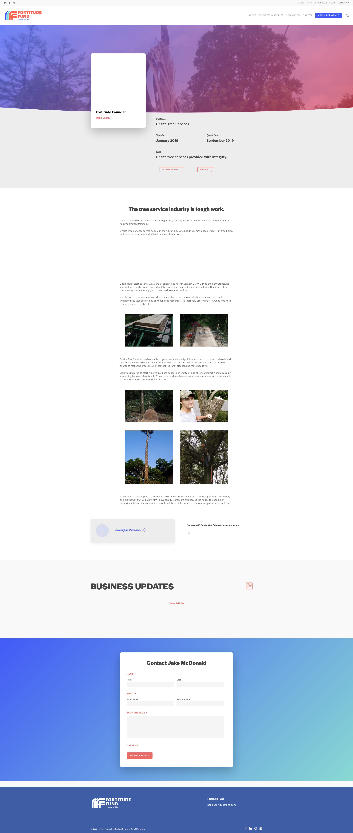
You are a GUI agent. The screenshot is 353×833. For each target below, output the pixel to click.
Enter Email (132, 699)
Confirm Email (184, 699)
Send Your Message (139, 755)
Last (179, 680)
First (129, 680)
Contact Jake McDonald (128, 530)
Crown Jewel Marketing (135, 828)
